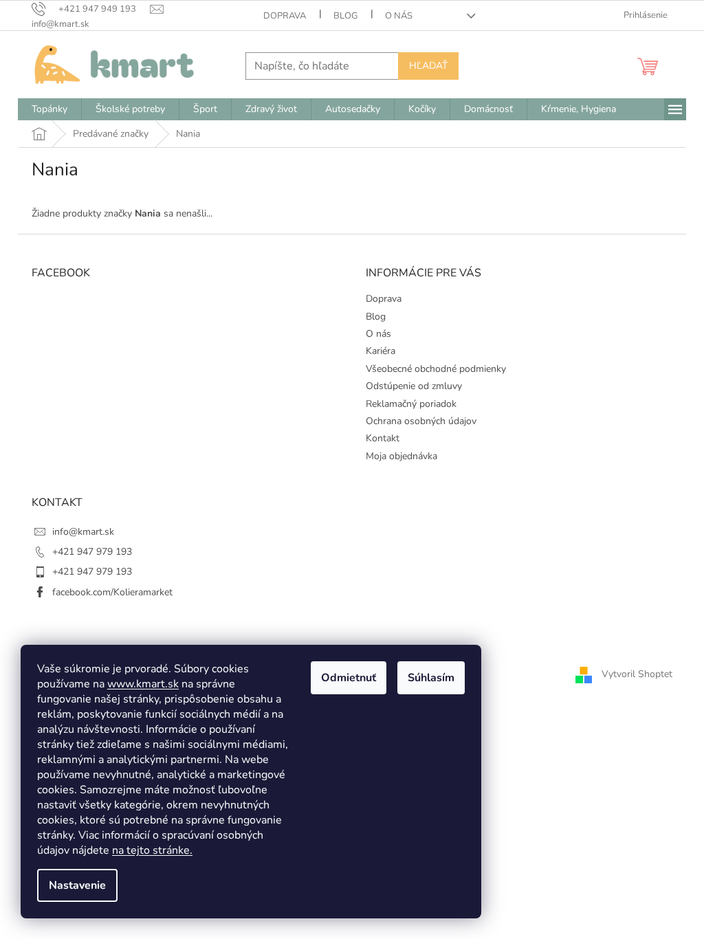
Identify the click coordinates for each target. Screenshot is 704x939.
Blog (345, 16)
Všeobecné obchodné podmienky (436, 368)
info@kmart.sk (83, 531)
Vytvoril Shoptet (637, 674)
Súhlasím (431, 677)
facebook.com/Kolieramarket (112, 592)
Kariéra (380, 350)
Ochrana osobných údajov (421, 421)
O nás (398, 16)
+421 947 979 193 (92, 551)
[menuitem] (49, 109)
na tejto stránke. (152, 850)
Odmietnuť (348, 677)
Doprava (284, 16)
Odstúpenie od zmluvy (414, 386)
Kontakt (382, 438)
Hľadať (428, 65)
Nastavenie (77, 885)
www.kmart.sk (143, 684)
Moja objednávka (401, 456)
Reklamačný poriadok (411, 403)
